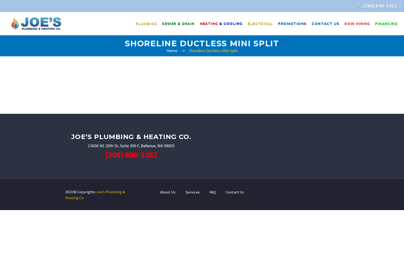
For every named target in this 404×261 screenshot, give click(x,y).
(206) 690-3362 (380, 6)
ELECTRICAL (260, 23)
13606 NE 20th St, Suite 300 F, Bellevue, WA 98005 (131, 145)
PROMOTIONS (292, 23)
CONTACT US (325, 23)
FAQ (212, 192)
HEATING (221, 23)
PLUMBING (146, 23)
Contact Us (235, 192)
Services (192, 192)
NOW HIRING (357, 23)
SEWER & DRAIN (178, 23)
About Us (168, 192)
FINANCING (386, 23)
